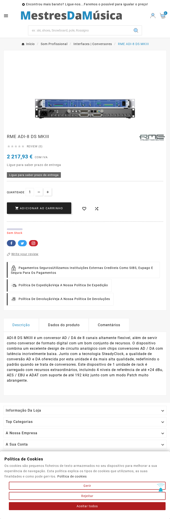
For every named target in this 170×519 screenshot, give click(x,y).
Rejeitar (87, 496)
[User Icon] (152, 15)
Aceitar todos (87, 506)
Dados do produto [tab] (64, 325)
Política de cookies (72, 476)
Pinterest (33, 243)
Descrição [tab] (21, 325)
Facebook (11, 243)
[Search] (136, 30)
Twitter (22, 243)
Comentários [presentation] (109, 325)
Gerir (87, 485)
